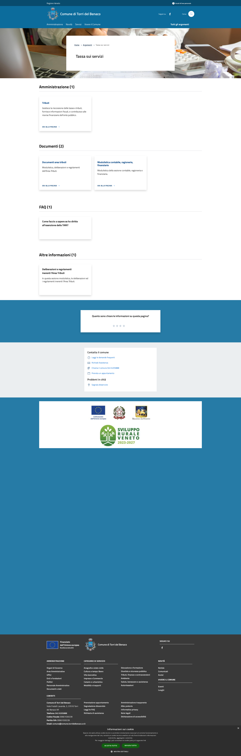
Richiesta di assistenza (94, 713)
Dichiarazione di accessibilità (133, 716)
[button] (120, 751)
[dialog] (120, 741)
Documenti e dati (54, 688)
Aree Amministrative (56, 671)
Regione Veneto (53, 3)
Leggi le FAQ (89, 709)
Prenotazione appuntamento (96, 702)
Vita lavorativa (90, 674)
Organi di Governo (55, 667)
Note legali (125, 713)
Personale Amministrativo (58, 685)
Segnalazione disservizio (94, 706)
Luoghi (161, 690)
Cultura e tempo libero (93, 671)
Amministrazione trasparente (134, 702)
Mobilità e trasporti (92, 685)
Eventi (161, 686)
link (144, 740)
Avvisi (160, 674)
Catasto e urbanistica (93, 681)
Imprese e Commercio (93, 678)
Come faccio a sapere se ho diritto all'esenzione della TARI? (60, 223)
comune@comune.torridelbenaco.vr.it (68, 723)
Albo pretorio (127, 706)
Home (76, 44)
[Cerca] (191, 14)
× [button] (238, 728)
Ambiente (125, 678)
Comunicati (163, 671)
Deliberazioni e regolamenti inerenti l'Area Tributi (57, 271)
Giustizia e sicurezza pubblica (133, 671)
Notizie (161, 667)
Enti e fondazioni (54, 678)
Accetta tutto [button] (110, 746)
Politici (50, 681)
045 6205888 (61, 713)
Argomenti (87, 44)
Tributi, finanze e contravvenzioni (135, 674)
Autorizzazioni (127, 685)
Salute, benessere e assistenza (134, 681)
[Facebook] (168, 14)
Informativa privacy (129, 709)
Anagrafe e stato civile (93, 667)
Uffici (49, 674)
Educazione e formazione (132, 667)
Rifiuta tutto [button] (131, 745)
